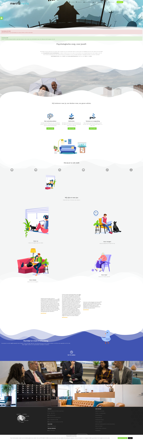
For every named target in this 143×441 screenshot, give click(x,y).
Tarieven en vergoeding (93, 121)
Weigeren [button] (130, 438)
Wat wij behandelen (50, 121)
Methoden (71, 121)
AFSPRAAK (119, 2)
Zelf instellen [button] (113, 438)
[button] (1, 18)
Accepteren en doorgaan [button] (122, 438)
